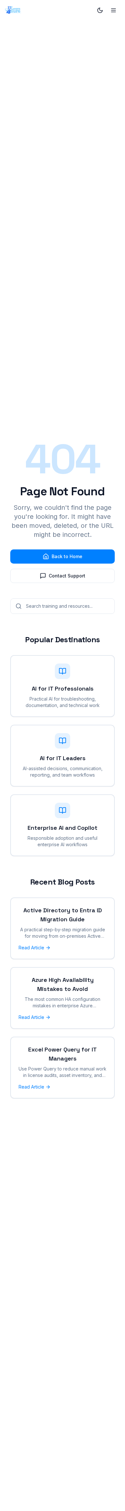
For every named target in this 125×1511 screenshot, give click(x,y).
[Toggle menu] (113, 10)
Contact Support (67, 575)
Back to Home (67, 556)
